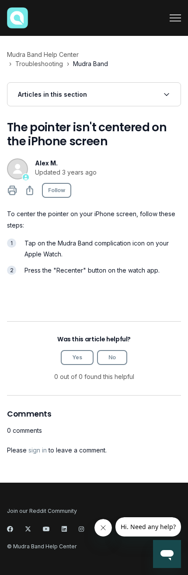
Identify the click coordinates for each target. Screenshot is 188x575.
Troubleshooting (39, 63)
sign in (37, 450)
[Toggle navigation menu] (175, 18)
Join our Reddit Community (42, 511)
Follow (56, 190)
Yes (77, 357)
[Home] (17, 17)
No (112, 357)
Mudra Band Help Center (43, 54)
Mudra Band (90, 63)
